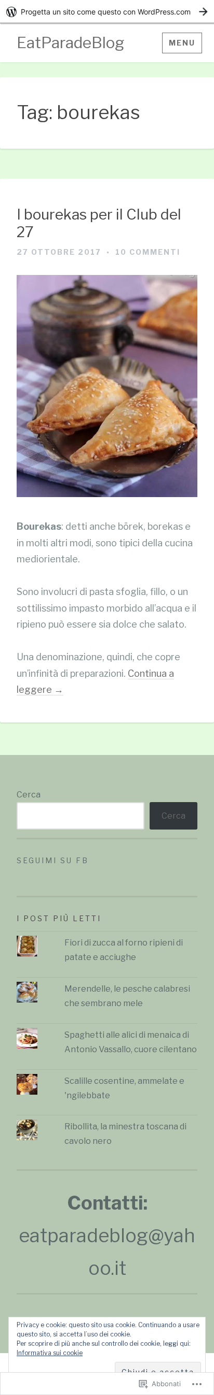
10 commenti (147, 252)
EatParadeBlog (70, 42)
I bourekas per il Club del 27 (99, 223)
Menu (182, 42)
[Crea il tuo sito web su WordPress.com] (107, 11)
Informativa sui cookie (50, 1353)
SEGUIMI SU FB (53, 860)
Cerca (29, 795)
